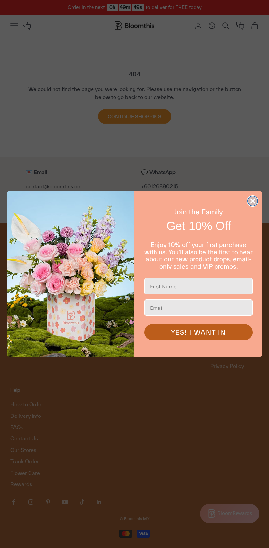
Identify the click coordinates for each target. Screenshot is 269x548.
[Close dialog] (253, 201)
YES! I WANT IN (198, 332)
